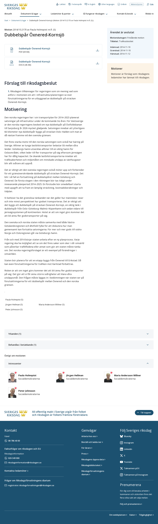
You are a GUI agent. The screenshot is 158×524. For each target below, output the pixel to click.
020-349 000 (13, 458)
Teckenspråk (77, 4)
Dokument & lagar (18, 20)
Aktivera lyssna (136, 4)
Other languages (108, 4)
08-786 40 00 (14, 440)
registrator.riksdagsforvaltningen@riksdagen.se (31, 485)
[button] (31, 14)
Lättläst (62, 4)
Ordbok (124, 4)
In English (91, 4)
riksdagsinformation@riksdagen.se (24, 462)
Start (6, 20)
